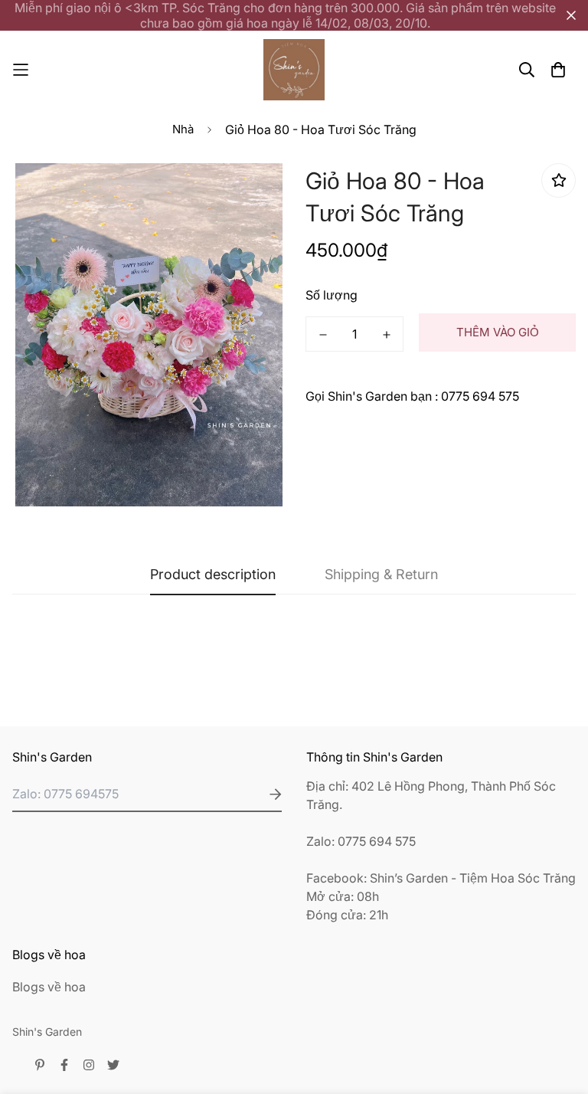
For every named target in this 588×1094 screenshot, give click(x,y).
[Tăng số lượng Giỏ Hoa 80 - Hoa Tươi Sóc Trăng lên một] (386, 334)
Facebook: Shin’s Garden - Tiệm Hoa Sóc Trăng (441, 878)
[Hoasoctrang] (294, 69)
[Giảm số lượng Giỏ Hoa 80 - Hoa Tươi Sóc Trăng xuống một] (322, 334)
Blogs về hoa (49, 986)
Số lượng (331, 295)
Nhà (183, 129)
